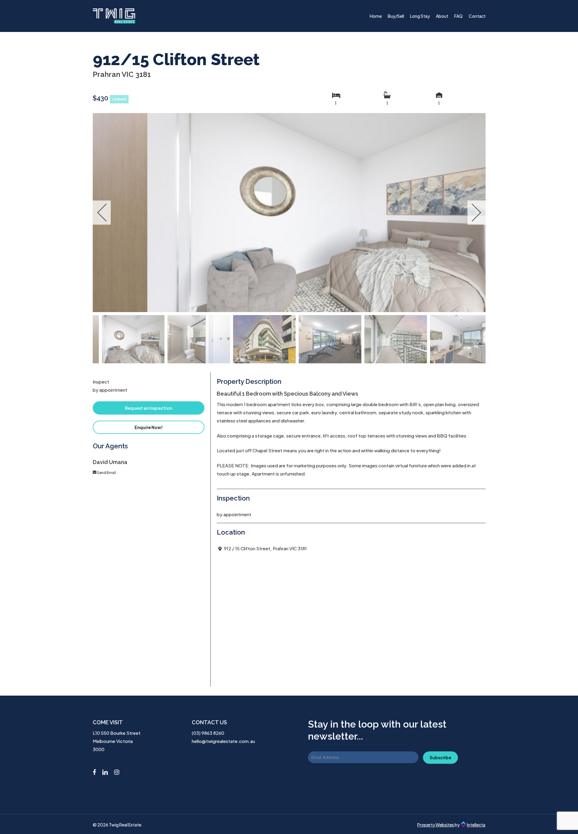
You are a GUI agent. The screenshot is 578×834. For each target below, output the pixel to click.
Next (477, 213)
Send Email (106, 472)
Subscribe (440, 757)
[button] (149, 408)
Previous (102, 213)
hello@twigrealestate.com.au (223, 741)
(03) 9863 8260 (208, 733)
